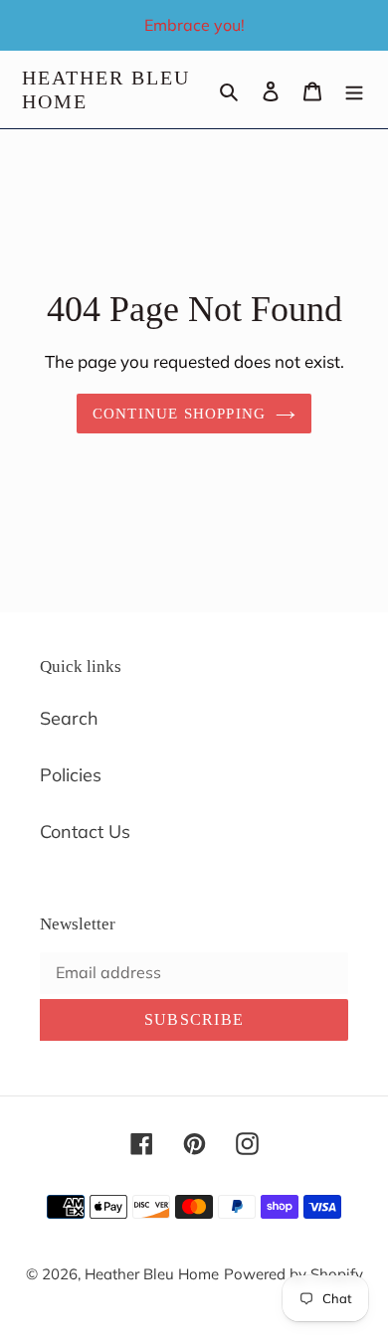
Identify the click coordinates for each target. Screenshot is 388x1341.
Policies (70, 774)
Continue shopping (180, 413)
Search (69, 718)
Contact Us (85, 831)
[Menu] (354, 90)
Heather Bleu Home (106, 89)
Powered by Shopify (293, 1273)
